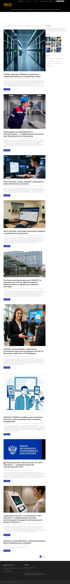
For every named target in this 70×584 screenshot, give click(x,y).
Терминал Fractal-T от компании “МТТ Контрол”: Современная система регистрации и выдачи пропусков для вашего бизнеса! (23, 519)
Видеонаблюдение (45, 9)
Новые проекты (35, 78)
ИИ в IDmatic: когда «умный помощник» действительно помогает (24, 183)
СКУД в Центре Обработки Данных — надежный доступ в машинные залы (22, 75)
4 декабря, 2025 (8, 235)
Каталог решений (28, 9)
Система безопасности (59, 58)
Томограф (57, 9)
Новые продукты (28, 78)
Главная (12, 9)
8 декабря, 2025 (8, 185)
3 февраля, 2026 (8, 78)
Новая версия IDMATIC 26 (30, 567)
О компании (17, 9)
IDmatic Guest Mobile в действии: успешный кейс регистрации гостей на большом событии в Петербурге (23, 351)
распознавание (48, 63)
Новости (22, 9)
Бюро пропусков (21, 78)
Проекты (39, 78)
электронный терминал (50, 65)
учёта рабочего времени (57, 63)
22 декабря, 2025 (28, 575)
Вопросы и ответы (60, 1)
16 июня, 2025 (7, 423)
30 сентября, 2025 (8, 355)
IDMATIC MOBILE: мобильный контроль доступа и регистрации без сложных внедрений (23, 419)
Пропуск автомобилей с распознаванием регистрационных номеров (24, 542)
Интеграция (52, 9)
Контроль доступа (36, 9)
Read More (7, 89)
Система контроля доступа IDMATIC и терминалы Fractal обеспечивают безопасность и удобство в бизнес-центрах (22, 283)
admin (14, 78)
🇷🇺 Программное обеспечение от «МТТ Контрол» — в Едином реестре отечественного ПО (23, 465)
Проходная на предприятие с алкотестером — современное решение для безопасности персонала (24, 134)
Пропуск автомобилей (49, 58)
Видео (13, 356)
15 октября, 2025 (8, 288)
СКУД (43, 78)
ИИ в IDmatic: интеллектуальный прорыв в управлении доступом (24, 232)
